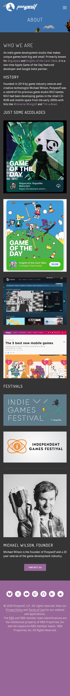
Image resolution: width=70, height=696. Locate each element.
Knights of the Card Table (41, 60)
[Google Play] (52, 594)
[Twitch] (35, 594)
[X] (18, 594)
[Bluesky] (9, 594)
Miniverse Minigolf (26, 104)
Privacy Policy (14, 610)
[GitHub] (43, 594)
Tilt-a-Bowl (50, 104)
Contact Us (35, 567)
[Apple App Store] (60, 594)
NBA (11, 618)
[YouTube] (26, 594)
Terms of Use (37, 610)
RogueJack (14, 60)
